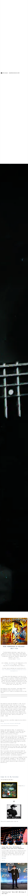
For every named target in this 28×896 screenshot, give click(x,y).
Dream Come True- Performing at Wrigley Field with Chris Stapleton (13, 847)
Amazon (23, 785)
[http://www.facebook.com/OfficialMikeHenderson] (14, 801)
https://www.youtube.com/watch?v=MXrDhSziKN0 (10, 723)
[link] (18, 658)
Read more (4, 858)
